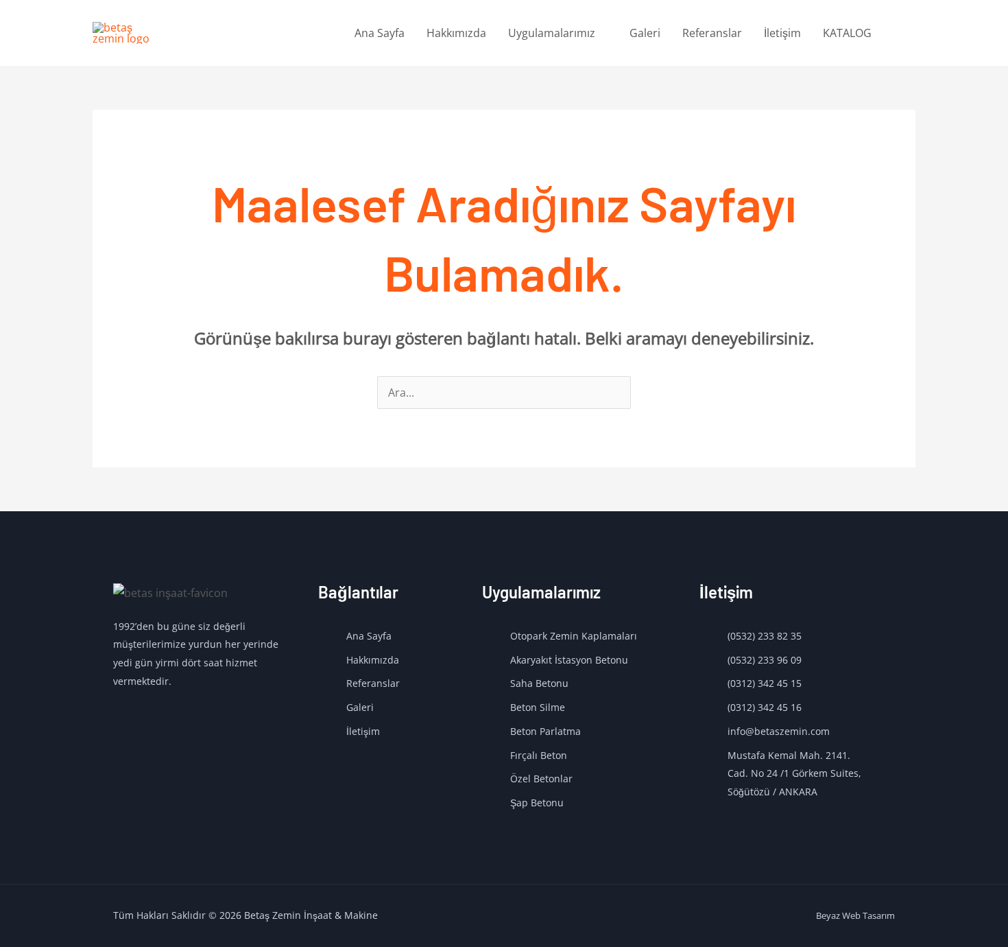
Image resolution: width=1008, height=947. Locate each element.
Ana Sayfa (380, 32)
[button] (898, 33)
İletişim (782, 32)
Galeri (644, 32)
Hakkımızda (456, 32)
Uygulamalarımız (551, 32)
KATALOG (847, 32)
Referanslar (712, 32)
